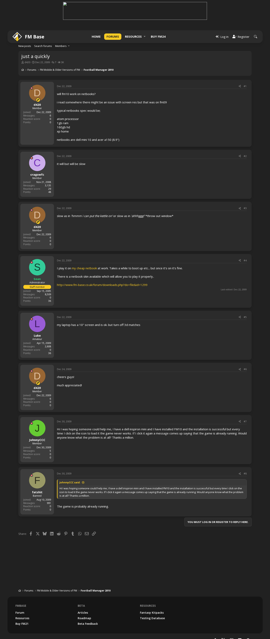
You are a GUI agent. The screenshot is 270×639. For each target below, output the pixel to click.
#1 (245, 86)
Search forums (43, 46)
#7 (245, 421)
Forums (113, 36)
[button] (144, 36)
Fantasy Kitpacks (152, 612)
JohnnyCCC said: (69, 482)
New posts (24, 46)
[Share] (239, 86)
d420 (27, 62)
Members (61, 46)
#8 (245, 473)
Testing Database (152, 618)
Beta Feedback (88, 624)
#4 (245, 260)
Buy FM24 (158, 36)
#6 (245, 369)
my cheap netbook (84, 268)
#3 (245, 208)
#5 (245, 317)
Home (96, 36)
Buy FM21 (21, 624)
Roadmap (84, 618)
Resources (133, 36)
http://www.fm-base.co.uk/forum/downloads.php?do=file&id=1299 (102, 285)
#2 (245, 156)
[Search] (255, 36)
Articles (83, 612)
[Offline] (31, 88)
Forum (19, 612)
